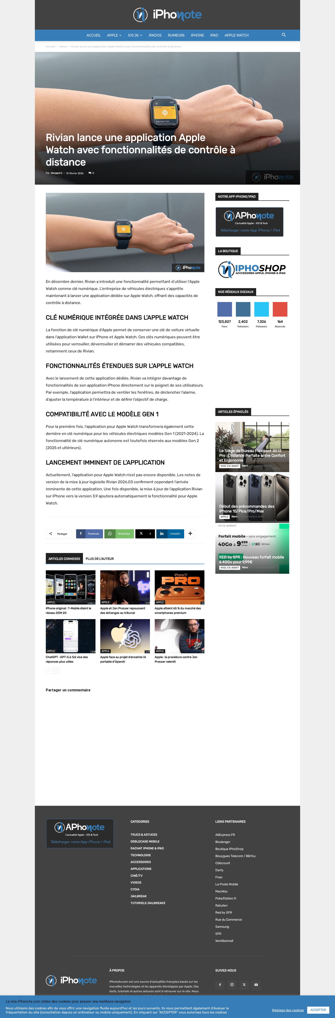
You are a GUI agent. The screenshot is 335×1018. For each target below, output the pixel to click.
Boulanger (222, 842)
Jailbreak (139, 896)
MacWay (221, 891)
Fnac (219, 877)
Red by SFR (223, 913)
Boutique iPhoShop (229, 849)
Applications (141, 869)
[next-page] (56, 671)
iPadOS (155, 35)
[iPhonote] (167, 15)
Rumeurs (176, 35)
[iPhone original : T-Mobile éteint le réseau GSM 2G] (70, 587)
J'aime (225, 303)
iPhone (197, 35)
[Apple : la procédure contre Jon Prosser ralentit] (179, 636)
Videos (136, 882)
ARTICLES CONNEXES (64, 559)
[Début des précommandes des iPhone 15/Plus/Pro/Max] (252, 498)
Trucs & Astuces (144, 834)
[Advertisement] (252, 370)
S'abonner (280, 303)
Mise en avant (230, 466)
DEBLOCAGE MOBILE (145, 841)
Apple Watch (237, 35)
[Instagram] (232, 985)
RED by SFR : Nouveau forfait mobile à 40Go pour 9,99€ (251, 559)
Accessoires (141, 862)
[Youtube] (256, 985)
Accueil (94, 35)
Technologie (141, 855)
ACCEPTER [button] (318, 1010)
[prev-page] (49, 671)
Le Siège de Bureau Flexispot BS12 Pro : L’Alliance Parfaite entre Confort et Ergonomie (252, 455)
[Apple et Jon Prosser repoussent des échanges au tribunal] (125, 587)
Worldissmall (224, 941)
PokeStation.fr (225, 898)
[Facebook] (219, 985)
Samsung (222, 927)
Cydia (135, 889)
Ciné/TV (137, 875)
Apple (112, 35)
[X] (244, 985)
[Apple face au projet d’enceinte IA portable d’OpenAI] (125, 636)
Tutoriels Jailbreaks (148, 903)
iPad (214, 35)
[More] (190, 533)
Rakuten (221, 905)
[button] (283, 36)
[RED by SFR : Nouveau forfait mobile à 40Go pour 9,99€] (252, 549)
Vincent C (56, 173)
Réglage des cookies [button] (288, 1010)
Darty (219, 870)
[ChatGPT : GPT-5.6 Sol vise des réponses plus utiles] (70, 636)
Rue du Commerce (228, 920)
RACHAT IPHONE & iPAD (147, 848)
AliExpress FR (225, 835)
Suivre (243, 303)
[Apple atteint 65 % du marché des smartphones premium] (179, 587)
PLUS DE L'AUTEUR (100, 559)
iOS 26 (133, 35)
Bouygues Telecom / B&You (235, 856)
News (63, 46)
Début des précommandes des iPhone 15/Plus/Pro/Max (246, 508)
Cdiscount (222, 863)
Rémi (245, 465)
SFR (218, 934)
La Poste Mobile (226, 884)
